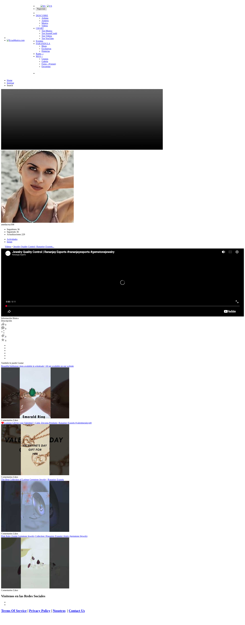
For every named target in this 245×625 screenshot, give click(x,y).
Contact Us (77, 611)
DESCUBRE (42, 15)
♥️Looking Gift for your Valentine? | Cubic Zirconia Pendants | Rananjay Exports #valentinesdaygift (46, 423)
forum (9, 242)
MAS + (39, 56)
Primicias (46, 51)
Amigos (45, 20)
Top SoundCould (49, 33)
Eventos (39, 41)
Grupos (45, 59)
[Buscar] (37, 6)
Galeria (45, 61)
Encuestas (46, 66)
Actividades (12, 239)
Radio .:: (40, 54)
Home (9, 80)
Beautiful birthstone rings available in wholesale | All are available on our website (37, 366)
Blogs (44, 46)
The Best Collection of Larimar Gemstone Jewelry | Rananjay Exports (32, 479)
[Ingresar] (37, 13)
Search (10, 85)
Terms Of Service (14, 611)
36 (13, 229)
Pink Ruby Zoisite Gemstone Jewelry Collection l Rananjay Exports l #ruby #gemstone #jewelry (44, 536)
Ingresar (10, 83)
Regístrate (41, 9)
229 (16, 234)
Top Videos (47, 36)
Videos (45, 25)
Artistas (45, 18)
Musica (45, 23)
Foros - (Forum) (49, 64)
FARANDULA (43, 43)
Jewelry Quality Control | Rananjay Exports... (33, 246)
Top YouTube (48, 38)
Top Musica (47, 31)
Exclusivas (46, 48)
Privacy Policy (39, 611)
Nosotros (59, 611)
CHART (40, 28)
